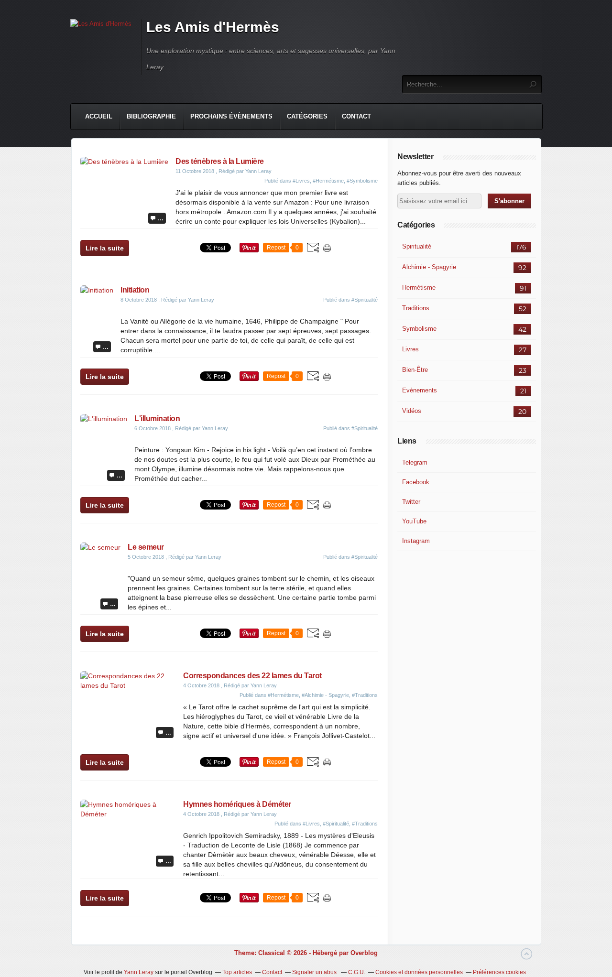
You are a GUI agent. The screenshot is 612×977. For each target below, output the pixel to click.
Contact (356, 116)
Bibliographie (151, 116)
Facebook (415, 482)
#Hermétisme (328, 181)
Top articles (237, 972)
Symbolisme (419, 328)
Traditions (415, 308)
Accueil (98, 116)
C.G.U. (356, 972)
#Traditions (365, 695)
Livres (410, 349)
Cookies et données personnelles (419, 972)
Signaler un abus (315, 972)
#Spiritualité (364, 300)
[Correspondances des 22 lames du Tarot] (128, 685)
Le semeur (146, 547)
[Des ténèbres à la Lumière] (124, 161)
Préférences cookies (499, 972)
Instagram (416, 540)
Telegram (414, 462)
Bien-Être (415, 369)
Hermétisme (419, 287)
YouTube (414, 521)
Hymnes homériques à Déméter (237, 804)
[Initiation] (96, 290)
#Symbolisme (362, 181)
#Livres (301, 181)
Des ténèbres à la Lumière (219, 161)
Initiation (134, 290)
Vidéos (411, 410)
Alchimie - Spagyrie (429, 267)
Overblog (364, 952)
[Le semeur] (100, 547)
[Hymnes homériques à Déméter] (128, 814)
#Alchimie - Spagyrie (325, 695)
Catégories (307, 116)
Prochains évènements (231, 116)
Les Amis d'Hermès (212, 27)
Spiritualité (416, 246)
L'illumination (157, 418)
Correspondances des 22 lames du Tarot (252, 676)
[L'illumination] (103, 419)
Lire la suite (105, 248)
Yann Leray (138, 972)
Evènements (419, 390)
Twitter (411, 501)
